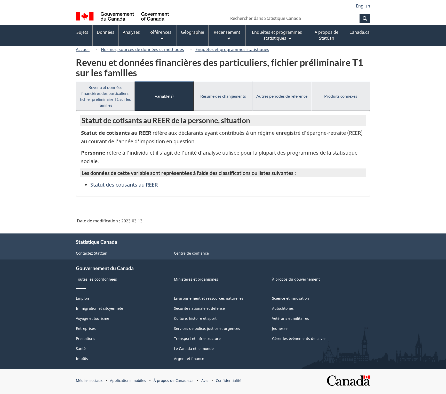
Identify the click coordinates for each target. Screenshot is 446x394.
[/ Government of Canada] (122, 17)
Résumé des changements (223, 96)
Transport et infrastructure (197, 338)
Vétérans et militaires (290, 318)
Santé (81, 348)
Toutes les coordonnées (96, 279)
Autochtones (283, 308)
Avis (204, 380)
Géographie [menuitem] (192, 32)
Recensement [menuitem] (227, 32)
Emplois (83, 298)
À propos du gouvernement (296, 279)
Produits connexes (340, 96)
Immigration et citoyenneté (99, 308)
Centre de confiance (191, 253)
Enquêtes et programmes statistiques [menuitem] (277, 35)
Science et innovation (290, 298)
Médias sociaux (89, 380)
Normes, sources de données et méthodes (142, 49)
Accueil (83, 49)
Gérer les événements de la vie (298, 338)
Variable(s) (164, 96)
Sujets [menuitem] (82, 32)
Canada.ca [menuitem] (359, 32)
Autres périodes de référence (281, 96)
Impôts (82, 358)
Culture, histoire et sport (195, 318)
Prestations (85, 338)
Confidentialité (228, 380)
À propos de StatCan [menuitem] (326, 35)
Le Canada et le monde (194, 348)
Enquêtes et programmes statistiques (232, 49)
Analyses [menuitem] (131, 32)
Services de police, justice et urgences (207, 328)
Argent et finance (189, 358)
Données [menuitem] (105, 32)
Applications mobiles (128, 380)
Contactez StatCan (91, 253)
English (363, 6)
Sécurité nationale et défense (199, 308)
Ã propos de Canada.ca (174, 380)
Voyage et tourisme (92, 318)
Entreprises (86, 328)
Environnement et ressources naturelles (208, 298)
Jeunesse (280, 328)
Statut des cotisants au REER (124, 184)
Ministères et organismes (196, 279)
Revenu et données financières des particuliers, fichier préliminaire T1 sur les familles (105, 96)
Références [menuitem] (160, 32)
